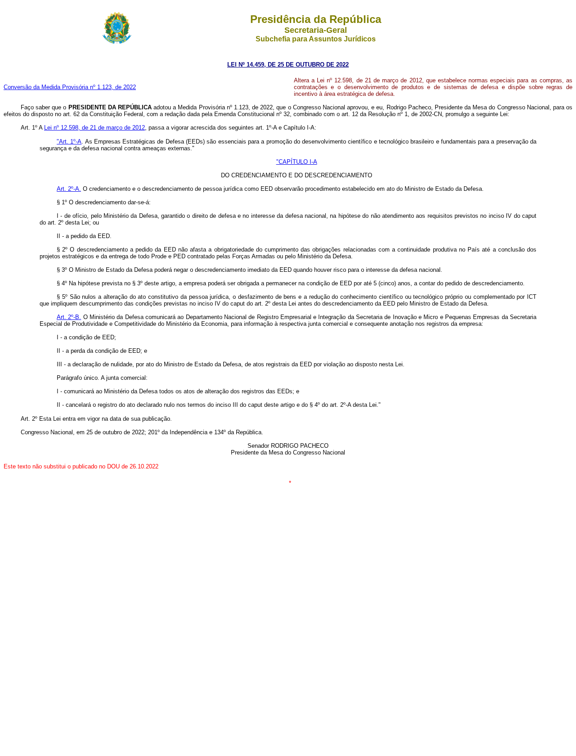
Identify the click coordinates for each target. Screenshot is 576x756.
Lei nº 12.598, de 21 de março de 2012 (94, 127)
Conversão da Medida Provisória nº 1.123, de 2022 (70, 87)
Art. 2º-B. (69, 317)
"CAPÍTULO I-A (296, 161)
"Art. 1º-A (69, 141)
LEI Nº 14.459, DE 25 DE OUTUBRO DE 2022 (288, 64)
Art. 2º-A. (69, 188)
